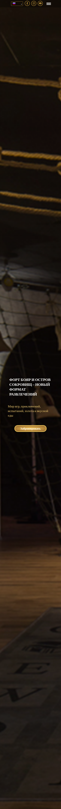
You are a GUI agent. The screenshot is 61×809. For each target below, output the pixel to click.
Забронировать (30, 428)
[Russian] (16, 3)
